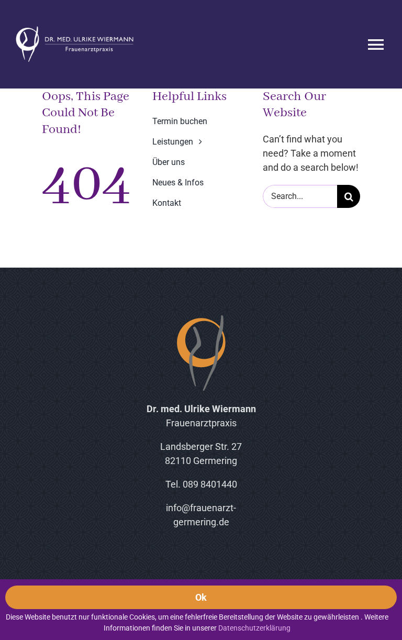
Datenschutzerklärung (254, 628)
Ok (201, 597)
